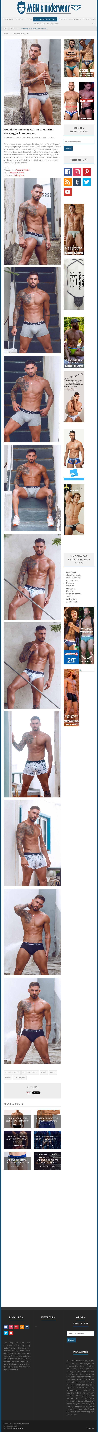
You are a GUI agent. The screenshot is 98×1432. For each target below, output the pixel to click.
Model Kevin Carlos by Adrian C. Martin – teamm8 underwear (17, 1139)
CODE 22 (70, 585)
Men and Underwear (47, 138)
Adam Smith (71, 572)
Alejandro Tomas (17, 172)
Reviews (62, 19)
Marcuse (69, 591)
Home (6, 33)
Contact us (90, 1428)
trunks (8, 1078)
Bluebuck (70, 583)
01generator (18, 1428)
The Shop (54, 23)
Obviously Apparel (73, 594)
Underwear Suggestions (82, 19)
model (53, 1072)
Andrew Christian (73, 577)
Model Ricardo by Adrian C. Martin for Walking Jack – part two (47, 1139)
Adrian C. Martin (22, 170)
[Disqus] (32, 1208)
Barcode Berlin (72, 580)
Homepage (8, 19)
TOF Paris (70, 596)
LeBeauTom (71, 588)
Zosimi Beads (72, 602)
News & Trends (24, 19)
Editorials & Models (45, 19)
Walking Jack (19, 175)
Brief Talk (39, 23)
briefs (43, 1072)
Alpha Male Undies (74, 575)
